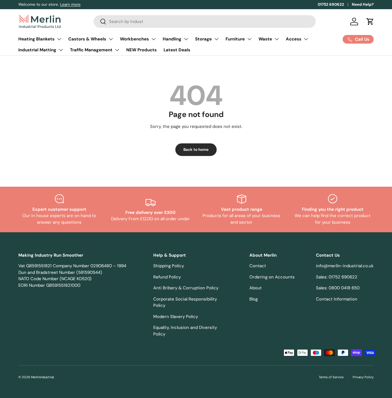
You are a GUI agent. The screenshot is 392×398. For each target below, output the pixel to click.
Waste (265, 39)
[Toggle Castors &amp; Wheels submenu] (110, 39)
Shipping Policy (168, 266)
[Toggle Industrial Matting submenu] (60, 49)
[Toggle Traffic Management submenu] (117, 49)
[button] (370, 21)
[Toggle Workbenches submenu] (153, 39)
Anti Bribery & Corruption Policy (185, 288)
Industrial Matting (37, 50)
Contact (257, 266)
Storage (203, 39)
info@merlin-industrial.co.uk (345, 266)
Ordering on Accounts (272, 277)
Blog (253, 299)
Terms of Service (331, 377)
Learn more (70, 4)
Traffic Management (91, 50)
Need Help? (363, 4)
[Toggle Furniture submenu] (249, 39)
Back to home (196, 149)
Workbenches (134, 39)
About (255, 288)
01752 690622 (331, 4)
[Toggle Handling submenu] (186, 39)
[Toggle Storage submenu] (216, 39)
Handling (172, 39)
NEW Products (141, 50)
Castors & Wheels (87, 39)
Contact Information (336, 299)
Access (293, 39)
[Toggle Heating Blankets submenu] (59, 39)
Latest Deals (177, 50)
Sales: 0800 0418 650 (338, 288)
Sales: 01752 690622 (336, 277)
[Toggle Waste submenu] (276, 39)
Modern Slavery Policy (175, 316)
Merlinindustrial (42, 377)
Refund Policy (167, 277)
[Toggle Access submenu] (305, 39)
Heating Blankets (36, 39)
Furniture (235, 39)
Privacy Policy (363, 377)
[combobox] (205, 21)
